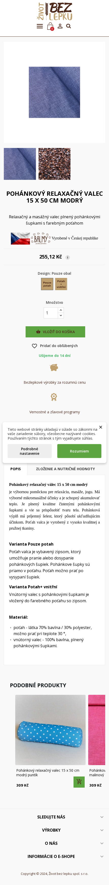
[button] (9, 742)
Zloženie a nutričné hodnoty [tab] (65, 468)
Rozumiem (79, 451)
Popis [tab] (15, 468)
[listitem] (50, 742)
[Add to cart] (79, 782)
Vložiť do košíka (55, 331)
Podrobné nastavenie (29, 451)
